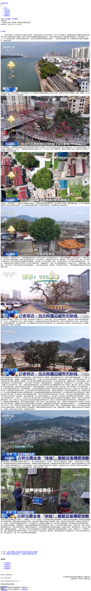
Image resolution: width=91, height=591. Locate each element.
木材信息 (7, 13)
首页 (5, 8)
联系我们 (7, 15)
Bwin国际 (8, 19)
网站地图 (24, 589)
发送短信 (4, 590)
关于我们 (7, 10)
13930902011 (4, 586)
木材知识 (7, 11)
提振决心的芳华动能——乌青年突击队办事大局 (21, 554)
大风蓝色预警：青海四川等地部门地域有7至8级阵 (22, 552)
